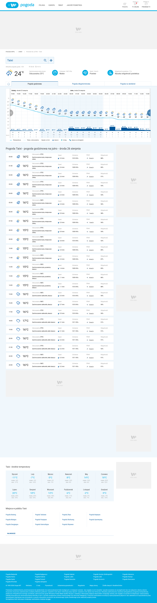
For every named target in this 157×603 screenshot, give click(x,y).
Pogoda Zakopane (41, 582)
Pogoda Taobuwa (40, 515)
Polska (42, 5)
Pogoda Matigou (11, 520)
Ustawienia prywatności (65, 585)
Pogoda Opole (10, 579)
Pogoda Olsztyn (128, 577)
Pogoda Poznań (40, 579)
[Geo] (51, 60)
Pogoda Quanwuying (95, 520)
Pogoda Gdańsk (69, 574)
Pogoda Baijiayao (94, 515)
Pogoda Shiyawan (68, 524)
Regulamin (81, 585)
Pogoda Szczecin (98, 579)
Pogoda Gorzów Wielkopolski (102, 574)
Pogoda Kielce (10, 577)
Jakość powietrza (74, 5)
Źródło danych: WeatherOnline (112, 585)
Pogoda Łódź (97, 577)
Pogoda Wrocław (11, 582)
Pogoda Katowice (128, 574)
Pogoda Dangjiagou (12, 524)
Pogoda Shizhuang (68, 520)
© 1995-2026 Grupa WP (13, 585)
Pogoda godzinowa (35, 84)
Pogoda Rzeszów (69, 579)
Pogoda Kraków (40, 577)
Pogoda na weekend (127, 84)
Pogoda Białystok (11, 574)
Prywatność (49, 585)
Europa (52, 5)
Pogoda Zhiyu (66, 515)
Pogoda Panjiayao (41, 520)
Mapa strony (94, 585)
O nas (38, 585)
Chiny (21, 52)
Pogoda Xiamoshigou (42, 524)
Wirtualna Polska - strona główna (12, 5)
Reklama (29, 585)
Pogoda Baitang (11, 515)
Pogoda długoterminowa (81, 84)
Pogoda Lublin (68, 577)
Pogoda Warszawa (129, 579)
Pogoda (27, 5)
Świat (60, 5)
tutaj (49, 599)
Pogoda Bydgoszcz (41, 574)
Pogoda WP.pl (10, 52)
